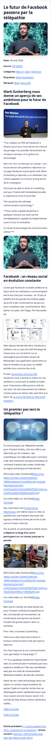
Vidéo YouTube (11, 709)
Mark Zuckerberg (25, 77)
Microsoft (26, 82)
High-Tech (36, 71)
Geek (27, 71)
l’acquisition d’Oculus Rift (24, 374)
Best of (20, 71)
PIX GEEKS (17, 66)
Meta (17, 82)
